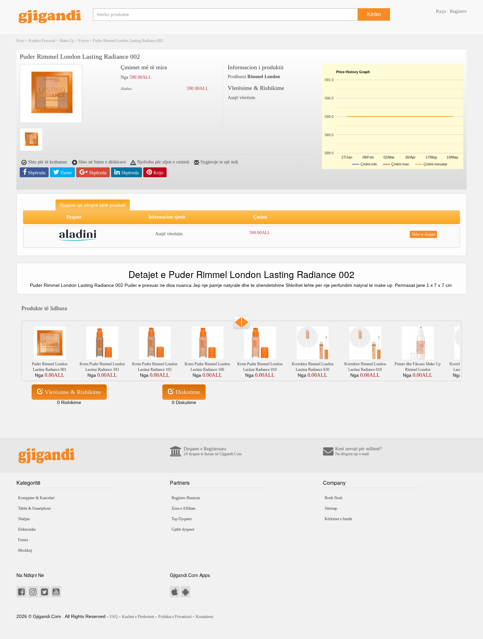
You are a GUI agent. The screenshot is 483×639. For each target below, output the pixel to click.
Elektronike (27, 529)
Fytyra (84, 40)
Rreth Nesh (333, 498)
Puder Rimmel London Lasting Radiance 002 (128, 40)
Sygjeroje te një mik (218, 162)
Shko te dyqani (423, 234)
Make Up (66, 40)
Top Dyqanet (182, 519)
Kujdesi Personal (42, 40)
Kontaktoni (204, 616)
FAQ (114, 616)
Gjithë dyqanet (183, 529)
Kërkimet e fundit (338, 519)
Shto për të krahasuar (47, 162)
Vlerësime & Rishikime (72, 392)
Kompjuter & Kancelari (36, 498)
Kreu (20, 40)
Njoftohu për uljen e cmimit (162, 162)
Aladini (126, 89)
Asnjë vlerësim (241, 97)
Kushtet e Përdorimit (138, 616)
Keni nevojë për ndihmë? (358, 451)
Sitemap (331, 508)
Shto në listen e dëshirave (101, 162)
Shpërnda (36, 172)
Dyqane (73, 217)
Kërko (374, 14)
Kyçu (441, 11)
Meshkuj (25, 550)
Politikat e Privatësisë (175, 616)
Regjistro (458, 11)
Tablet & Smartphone (34, 508)
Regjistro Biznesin (186, 498)
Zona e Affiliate (184, 508)
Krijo (157, 172)
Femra (23, 540)
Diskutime (187, 392)
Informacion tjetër (167, 217)
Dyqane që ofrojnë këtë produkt (93, 205)
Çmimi (260, 217)
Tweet (65, 172)
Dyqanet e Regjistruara (213, 451)
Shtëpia (24, 519)
